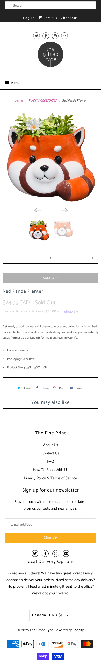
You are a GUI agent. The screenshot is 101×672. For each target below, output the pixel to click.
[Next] (64, 209)
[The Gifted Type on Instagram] (55, 36)
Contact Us (50, 453)
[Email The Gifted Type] (64, 36)
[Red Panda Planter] (50, 157)
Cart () (49, 18)
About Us (50, 445)
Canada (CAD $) (48, 615)
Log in (29, 18)
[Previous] (37, 209)
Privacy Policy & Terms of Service (50, 478)
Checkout (69, 18)
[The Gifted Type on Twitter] (36, 36)
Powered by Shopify (69, 630)
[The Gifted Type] (50, 56)
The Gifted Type (41, 630)
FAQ (50, 461)
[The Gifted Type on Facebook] (45, 36)
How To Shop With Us (50, 470)
